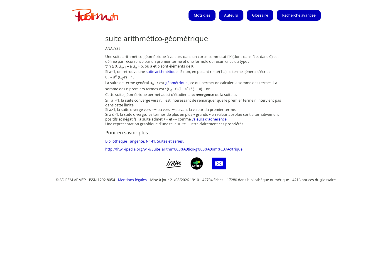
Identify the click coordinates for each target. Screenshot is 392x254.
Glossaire (260, 15)
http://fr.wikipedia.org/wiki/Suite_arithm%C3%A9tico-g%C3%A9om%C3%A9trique (174, 149)
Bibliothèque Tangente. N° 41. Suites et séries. (144, 141)
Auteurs (231, 15)
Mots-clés (202, 15)
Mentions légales (132, 179)
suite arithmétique (162, 71)
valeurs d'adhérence (210, 119)
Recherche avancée (299, 15)
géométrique (177, 82)
